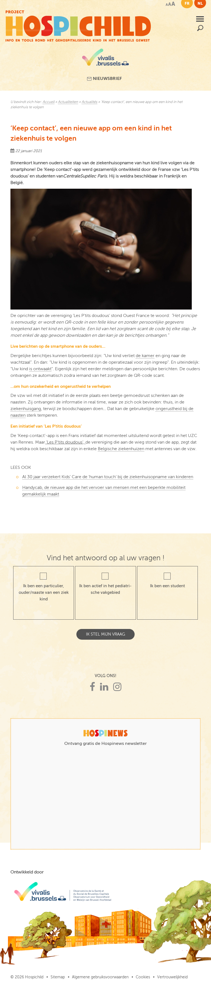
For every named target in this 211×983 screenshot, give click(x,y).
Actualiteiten (68, 102)
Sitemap (58, 977)
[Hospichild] (78, 25)
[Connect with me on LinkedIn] (104, 687)
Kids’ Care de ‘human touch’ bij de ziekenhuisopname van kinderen (127, 476)
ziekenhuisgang (25, 408)
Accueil (48, 102)
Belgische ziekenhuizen (121, 448)
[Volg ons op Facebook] (92, 687)
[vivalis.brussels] (105, 59)
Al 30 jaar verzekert (41, 476)
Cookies (143, 977)
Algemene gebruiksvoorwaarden (100, 977)
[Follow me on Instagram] (117, 687)
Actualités (89, 102)
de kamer (145, 355)
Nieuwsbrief (107, 78)
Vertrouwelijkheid (172, 977)
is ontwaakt (40, 368)
